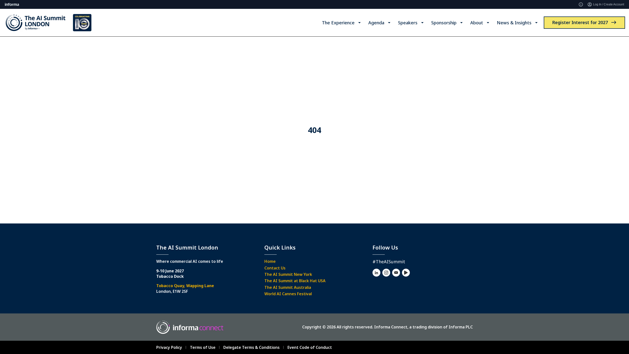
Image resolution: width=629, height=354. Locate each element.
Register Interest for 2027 (580, 22)
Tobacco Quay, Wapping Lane (185, 285)
